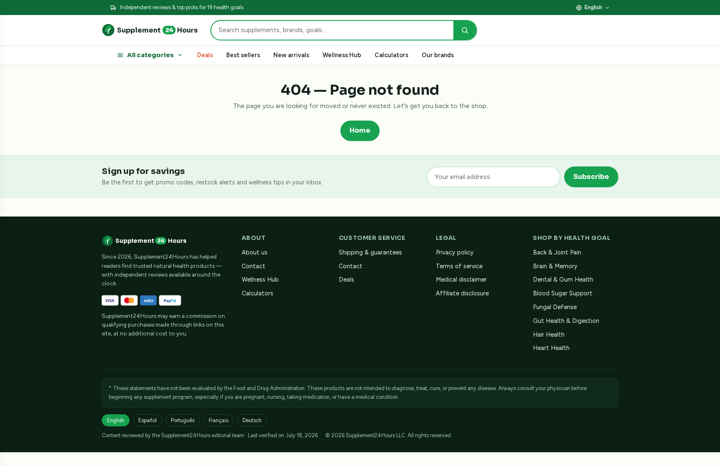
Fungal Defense (555, 307)
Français (218, 420)
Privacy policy (455, 252)
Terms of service (459, 266)
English (593, 7)
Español (147, 420)
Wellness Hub (341, 55)
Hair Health (549, 334)
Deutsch (252, 420)
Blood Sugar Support (562, 293)
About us (255, 252)
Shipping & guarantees (370, 252)
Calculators (391, 55)
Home (360, 130)
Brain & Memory (555, 266)
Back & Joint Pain (557, 252)
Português (183, 420)
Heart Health (551, 348)
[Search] (464, 30)
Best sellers (243, 55)
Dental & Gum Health (563, 279)
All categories (150, 55)
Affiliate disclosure (546, 7)
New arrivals (291, 55)
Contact (253, 266)
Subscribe (591, 176)
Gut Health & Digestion (566, 321)
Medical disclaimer (461, 279)
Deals (205, 55)
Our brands (438, 55)
